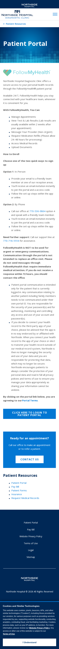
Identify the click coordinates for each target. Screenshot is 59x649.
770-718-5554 (11, 240)
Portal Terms (30, 400)
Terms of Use (31, 543)
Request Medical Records (25, 498)
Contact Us (29, 459)
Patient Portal (18, 482)
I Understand (30, 642)
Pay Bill (15, 486)
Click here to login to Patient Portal (29, 414)
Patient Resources (16, 23)
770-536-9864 (37, 211)
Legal (31, 550)
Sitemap (31, 557)
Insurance (16, 494)
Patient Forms (19, 490)
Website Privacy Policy (31, 536)
